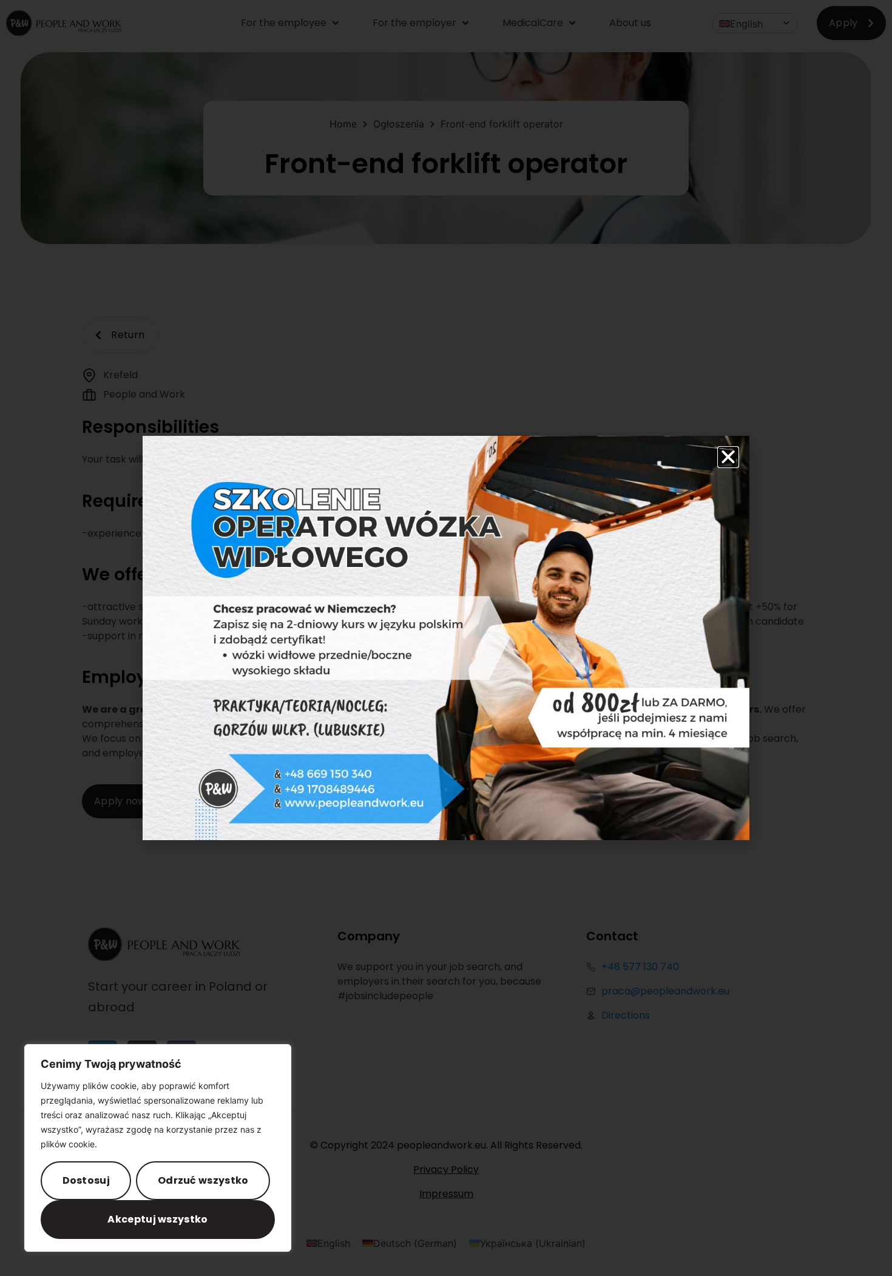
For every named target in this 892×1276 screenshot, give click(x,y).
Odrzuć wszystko (203, 1180)
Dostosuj (86, 1180)
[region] (157, 1148)
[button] (728, 457)
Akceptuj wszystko (157, 1219)
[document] (446, 638)
